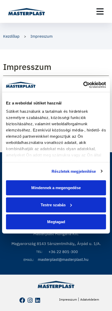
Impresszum (41, 36)
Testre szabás (53, 204)
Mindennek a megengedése (56, 188)
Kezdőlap (11, 36)
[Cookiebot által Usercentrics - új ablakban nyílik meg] (83, 84)
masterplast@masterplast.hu (63, 259)
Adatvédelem (89, 299)
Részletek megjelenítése (74, 171)
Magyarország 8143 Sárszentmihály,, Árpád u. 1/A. (56, 243)
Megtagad (56, 222)
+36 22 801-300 (63, 251)
